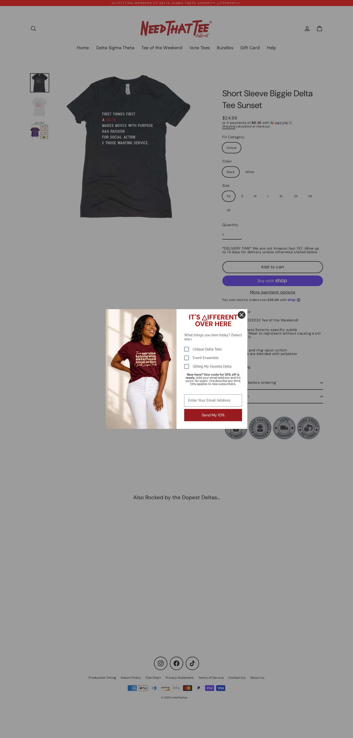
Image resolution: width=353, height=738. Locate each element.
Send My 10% (213, 415)
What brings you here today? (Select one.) (213, 337)
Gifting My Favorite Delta (212, 366)
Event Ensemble (206, 358)
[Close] (241, 315)
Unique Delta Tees (207, 349)
